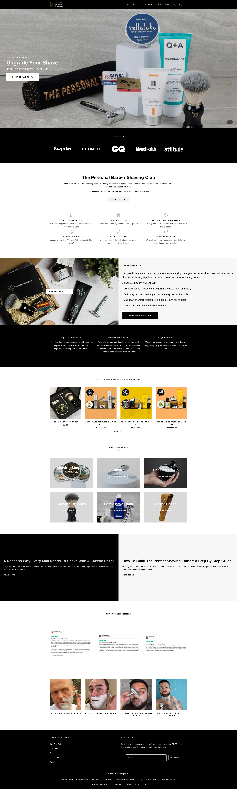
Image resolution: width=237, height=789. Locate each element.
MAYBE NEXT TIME (118, 412)
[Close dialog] (233, 4)
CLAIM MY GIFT (118, 405)
